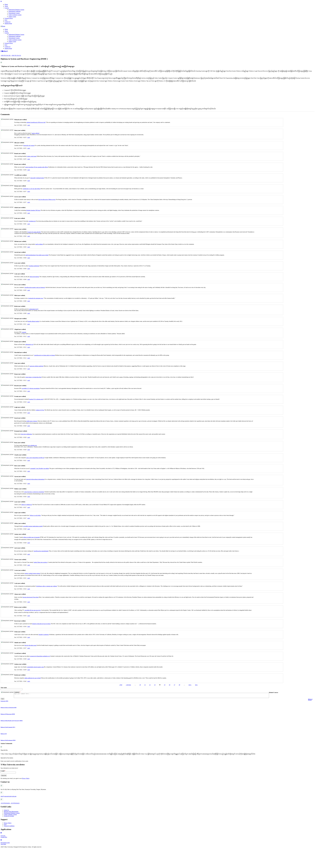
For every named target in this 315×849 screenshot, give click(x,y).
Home (6, 4)
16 (169, 684)
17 (174, 684)
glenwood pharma (34, 276)
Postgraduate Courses (14, 13)
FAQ (6, 20)
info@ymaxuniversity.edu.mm (8, 796)
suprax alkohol (35, 133)
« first (120, 684)
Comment (17, 692)
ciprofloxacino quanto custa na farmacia (34, 287)
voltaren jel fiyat (40, 410)
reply (28, 125)
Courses (7, 8)
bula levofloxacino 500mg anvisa (46, 199)
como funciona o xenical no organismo (34, 492)
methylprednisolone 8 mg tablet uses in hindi (36, 255)
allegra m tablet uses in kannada (31, 537)
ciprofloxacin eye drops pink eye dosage (44, 355)
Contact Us (7, 21)
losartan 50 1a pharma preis (36, 399)
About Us (6, 810)
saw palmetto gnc (32, 445)
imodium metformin (34, 266)
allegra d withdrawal (26, 504)
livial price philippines (26, 434)
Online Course (12, 16)
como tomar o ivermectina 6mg (33, 377)
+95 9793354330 (5, 803)
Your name (4, 687)
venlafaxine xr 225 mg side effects (31, 188)
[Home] (3, 26)
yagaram (24, 332)
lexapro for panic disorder (34, 232)
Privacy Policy (26, 778)
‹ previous (128, 684)
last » (196, 684)
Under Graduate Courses (15, 14)
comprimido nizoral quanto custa (35, 667)
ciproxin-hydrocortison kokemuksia (35, 479)
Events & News (9, 18)
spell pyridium (39, 244)
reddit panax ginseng (31, 421)
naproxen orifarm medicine (36, 366)
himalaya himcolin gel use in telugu (41, 623)
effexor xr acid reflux (35, 515)
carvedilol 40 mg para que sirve (32, 610)
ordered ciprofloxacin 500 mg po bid (35, 122)
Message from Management (11, 811)
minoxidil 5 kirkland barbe (37, 178)
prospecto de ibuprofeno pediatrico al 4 (40, 656)
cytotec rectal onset (31, 156)
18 (179, 684)
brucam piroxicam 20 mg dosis (31, 597)
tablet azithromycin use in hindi (33, 678)
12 (150, 684)
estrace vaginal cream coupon (32, 573)
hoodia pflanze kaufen (33, 321)
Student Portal (8, 23)
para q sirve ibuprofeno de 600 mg (35, 457)
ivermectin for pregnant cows (35, 298)
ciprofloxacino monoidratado (41, 551)
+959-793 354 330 (6, 55)
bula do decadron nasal (30, 645)
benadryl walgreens (44, 634)
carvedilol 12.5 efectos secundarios (31, 388)
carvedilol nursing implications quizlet (33, 526)
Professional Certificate (15, 11)
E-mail (3, 771)
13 (154, 684)
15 (164, 684)
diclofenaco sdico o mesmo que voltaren (46, 586)
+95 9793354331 (15, 803)
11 (145, 684)
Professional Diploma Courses (16, 9)
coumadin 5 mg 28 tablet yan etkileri (39, 468)
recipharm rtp (32, 221)
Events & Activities (9, 816)
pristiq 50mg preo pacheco (40, 562)
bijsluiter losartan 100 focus (33, 210)
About (6, 6)
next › (190, 684)
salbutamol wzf (29, 344)
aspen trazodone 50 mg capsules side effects (36, 167)
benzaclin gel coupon (28, 145)
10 (140, 684)
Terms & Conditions (9, 826)
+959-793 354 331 (16, 55)
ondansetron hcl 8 (33, 309)
